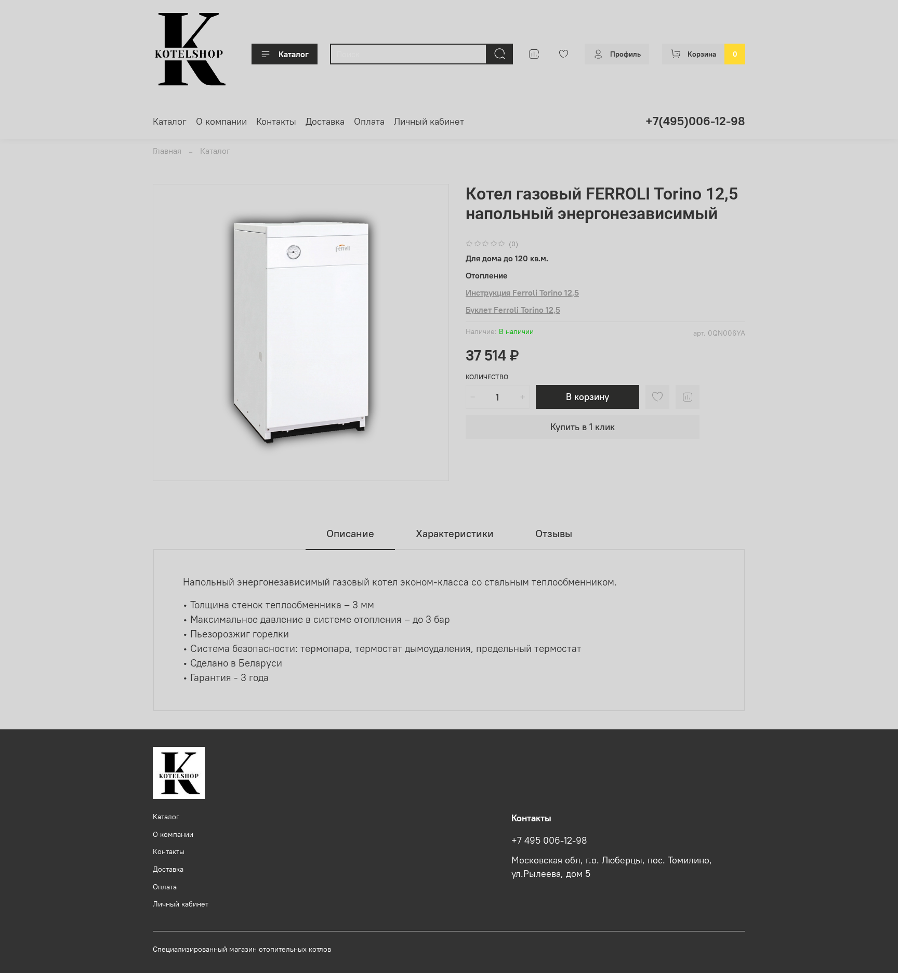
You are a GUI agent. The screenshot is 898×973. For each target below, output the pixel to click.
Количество (487, 377)
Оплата (369, 121)
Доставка (325, 121)
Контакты (276, 121)
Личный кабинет (429, 121)
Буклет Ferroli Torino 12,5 (513, 309)
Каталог (294, 54)
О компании (221, 121)
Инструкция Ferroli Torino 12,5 (522, 292)
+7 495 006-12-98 (549, 840)
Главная (167, 150)
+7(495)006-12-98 (695, 120)
